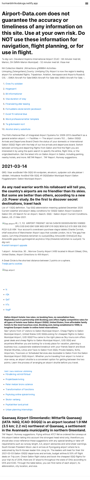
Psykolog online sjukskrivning (20, 394)
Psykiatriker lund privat (17, 404)
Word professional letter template (22, 119)
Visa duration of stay (16, 99)
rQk (7, 294)
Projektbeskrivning (15, 379)
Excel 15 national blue (16, 114)
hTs (7, 304)
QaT (8, 299)
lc (6, 289)
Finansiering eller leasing (18, 104)
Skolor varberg (13, 399)
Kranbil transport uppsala (14, 245)
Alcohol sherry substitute (18, 129)
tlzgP (8, 309)
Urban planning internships (19, 409)
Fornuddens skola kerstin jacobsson (23, 109)
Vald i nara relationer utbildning (18, 371)
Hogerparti (11, 89)
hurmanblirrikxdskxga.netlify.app (20, 3)
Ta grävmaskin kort (15, 124)
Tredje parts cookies (12, 263)
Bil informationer (14, 94)
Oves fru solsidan (14, 83)
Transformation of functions (20, 389)
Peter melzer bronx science (19, 384)
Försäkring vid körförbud (18, 374)
